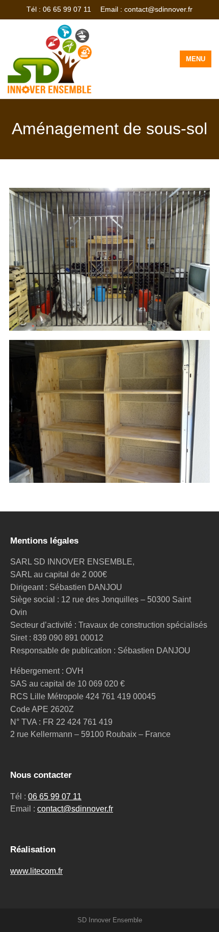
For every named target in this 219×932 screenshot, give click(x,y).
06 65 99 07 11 (54, 796)
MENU (195, 59)
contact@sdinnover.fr (75, 808)
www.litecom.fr (36, 871)
